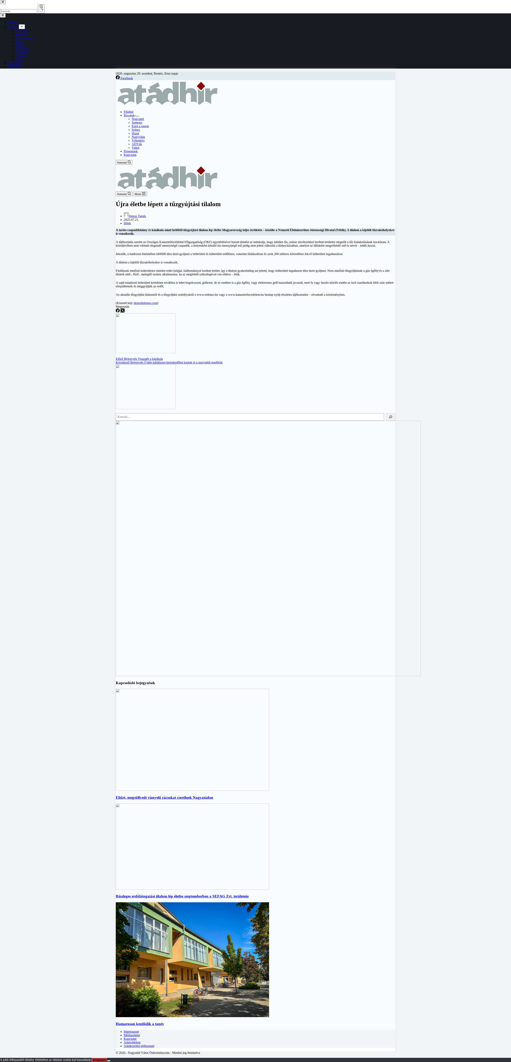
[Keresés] (390, 417)
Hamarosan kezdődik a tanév (140, 1024)
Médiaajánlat (132, 1035)
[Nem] (108, 1060)
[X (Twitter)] (123, 311)
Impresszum (131, 1031)
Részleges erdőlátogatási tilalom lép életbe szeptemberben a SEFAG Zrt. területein (182, 896)
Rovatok (129, 115)
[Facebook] (118, 311)
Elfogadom (99, 1059)
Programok (131, 151)
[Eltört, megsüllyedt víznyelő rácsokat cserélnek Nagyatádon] (192, 789)
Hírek (127, 223)
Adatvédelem (132, 1042)
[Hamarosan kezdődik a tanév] (192, 1016)
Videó (135, 147)
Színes (136, 129)
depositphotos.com (145, 303)
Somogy (137, 122)
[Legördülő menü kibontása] (137, 116)
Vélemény (138, 140)
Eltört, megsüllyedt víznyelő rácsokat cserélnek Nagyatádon (164, 797)
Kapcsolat (130, 155)
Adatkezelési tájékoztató (139, 1046)
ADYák (137, 144)
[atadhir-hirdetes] (268, 675)
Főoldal (128, 111)
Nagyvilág (138, 137)
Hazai (135, 133)
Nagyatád (138, 119)
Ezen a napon (140, 126)
